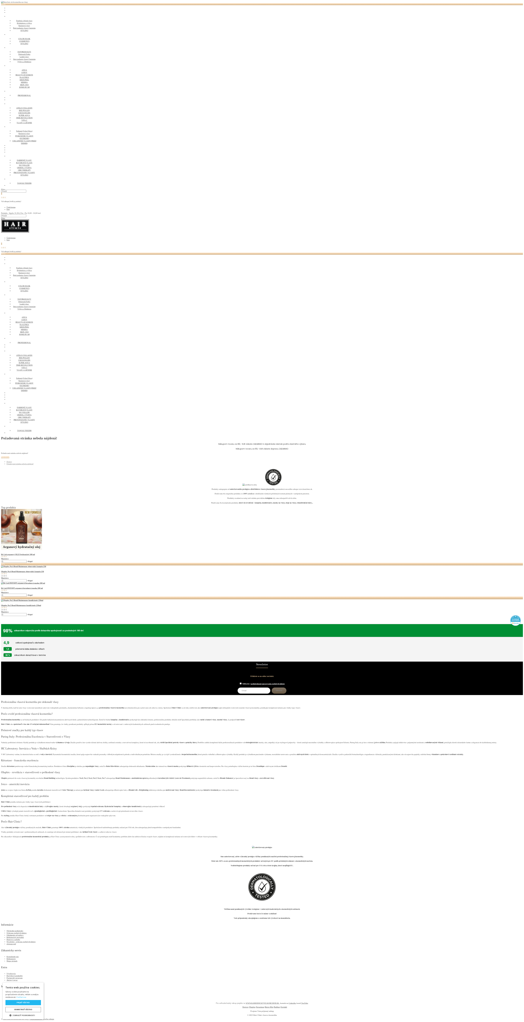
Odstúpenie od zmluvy (15, 935)
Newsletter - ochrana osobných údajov (21, 942)
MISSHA (24, 82)
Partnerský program (15, 978)
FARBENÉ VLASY (24, 160)
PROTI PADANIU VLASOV (24, 172)
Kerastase (260, 1007)
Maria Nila (269, 1007)
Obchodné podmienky (15, 931)
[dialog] (23, 1001)
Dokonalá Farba (24, 54)
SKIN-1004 (24, 84)
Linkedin (292, 1003)
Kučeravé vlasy (24, 25)
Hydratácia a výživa (24, 23)
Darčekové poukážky (15, 976)
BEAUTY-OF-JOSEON (24, 75)
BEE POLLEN (24, 110)
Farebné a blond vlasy (24, 20)
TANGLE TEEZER (24, 183)
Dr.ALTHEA (24, 77)
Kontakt (284, 1007)
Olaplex (252, 1007)
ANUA (24, 70)
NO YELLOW (24, 165)
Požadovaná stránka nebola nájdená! (20, 464)
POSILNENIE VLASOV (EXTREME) (24, 137)
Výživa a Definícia (24, 61)
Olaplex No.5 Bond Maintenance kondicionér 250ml (21, 605)
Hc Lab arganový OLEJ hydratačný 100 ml (18, 554)
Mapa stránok (12, 961)
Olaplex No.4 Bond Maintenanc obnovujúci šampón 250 (22, 571)
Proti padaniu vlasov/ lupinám (24, 28)
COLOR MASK (24, 38)
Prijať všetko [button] (23, 1002)
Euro (8, 209)
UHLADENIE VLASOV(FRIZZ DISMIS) (24, 142)
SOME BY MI (24, 87)
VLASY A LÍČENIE (24, 122)
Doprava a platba (13, 940)
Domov (9, 462)
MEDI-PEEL (24, 80)
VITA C (24, 120)
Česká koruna (11, 207)
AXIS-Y (24, 72)
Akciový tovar (12, 980)
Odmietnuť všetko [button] (23, 1009)
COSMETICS (24, 41)
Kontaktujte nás (13, 957)
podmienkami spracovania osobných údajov (268, 684)
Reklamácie (11, 959)
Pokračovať (5, 457)
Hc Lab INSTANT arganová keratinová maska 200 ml (22, 588)
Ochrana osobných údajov (17, 933)
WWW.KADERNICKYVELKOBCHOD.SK (262, 1003)
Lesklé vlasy (24, 56)
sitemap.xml (11, 944)
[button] (23, 1015)
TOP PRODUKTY (24, 52)
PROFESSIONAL (24, 95)
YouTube (304, 1003)
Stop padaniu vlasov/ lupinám (24, 59)
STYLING (24, 30)
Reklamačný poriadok (15, 937)
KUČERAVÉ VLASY (24, 162)
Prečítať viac (21, 997)
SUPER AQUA (24, 115)
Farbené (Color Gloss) (24, 131)
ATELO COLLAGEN (24, 108)
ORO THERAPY (24, 170)
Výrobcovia (11, 974)
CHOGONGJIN (24, 113)
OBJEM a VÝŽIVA (24, 167)
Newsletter (262, 664)
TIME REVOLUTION (24, 117)
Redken (277, 1007)
